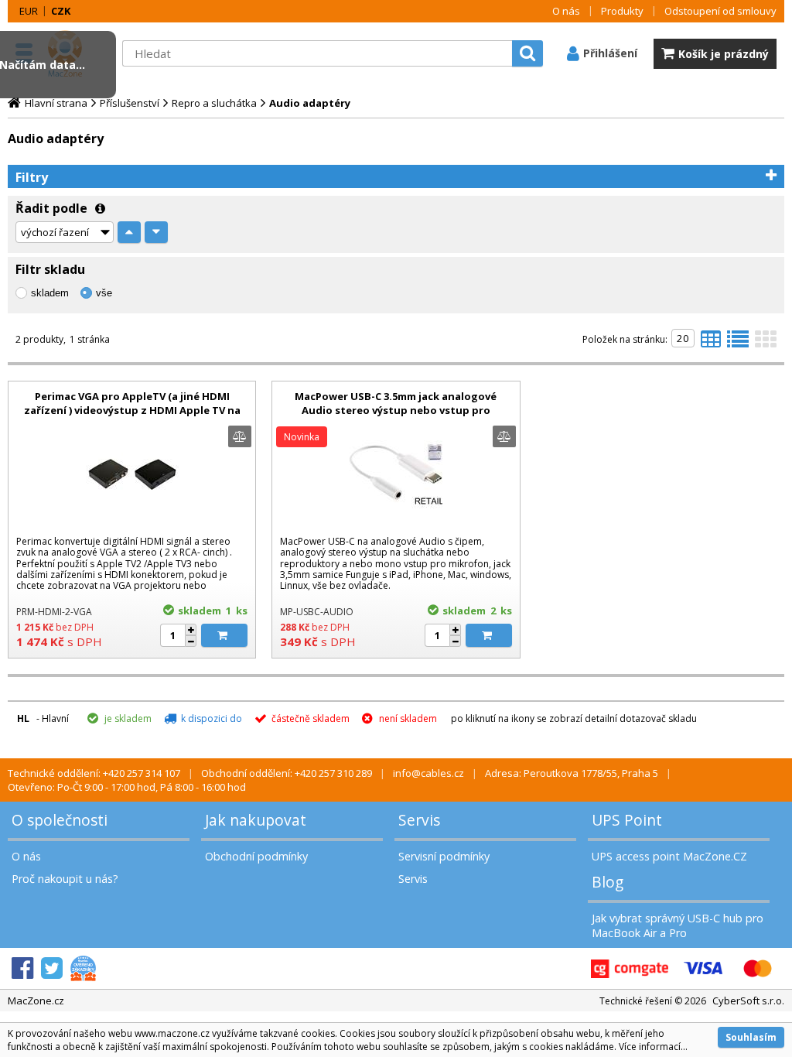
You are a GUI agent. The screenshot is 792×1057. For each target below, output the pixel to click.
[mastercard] (757, 968)
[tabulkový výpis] (711, 344)
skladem (50, 293)
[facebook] (22, 968)
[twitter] (52, 968)
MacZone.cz (36, 1000)
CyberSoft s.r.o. (748, 1000)
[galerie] (766, 344)
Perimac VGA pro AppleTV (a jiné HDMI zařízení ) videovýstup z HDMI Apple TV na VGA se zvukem (132, 410)
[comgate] (629, 968)
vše (104, 293)
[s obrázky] (738, 344)
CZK (60, 11)
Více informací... (653, 1046)
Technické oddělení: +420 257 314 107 (94, 773)
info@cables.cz (428, 773)
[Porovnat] (239, 436)
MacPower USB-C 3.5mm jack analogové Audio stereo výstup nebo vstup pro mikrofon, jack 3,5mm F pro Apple (396, 410)
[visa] (703, 968)
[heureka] (83, 968)
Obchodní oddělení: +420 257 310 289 (286, 773)
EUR (28, 11)
